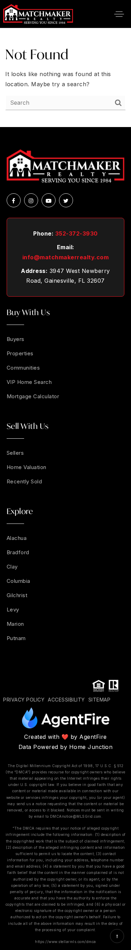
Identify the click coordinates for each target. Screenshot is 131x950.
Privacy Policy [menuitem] (23, 700)
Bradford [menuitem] (18, 552)
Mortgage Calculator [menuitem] (33, 396)
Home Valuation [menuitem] (26, 467)
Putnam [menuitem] (16, 638)
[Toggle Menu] (119, 14)
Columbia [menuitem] (18, 581)
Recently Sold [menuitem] (24, 481)
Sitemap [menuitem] (99, 700)
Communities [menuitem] (23, 367)
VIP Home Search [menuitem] (29, 382)
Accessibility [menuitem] (66, 700)
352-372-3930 (76, 233)
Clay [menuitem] (12, 566)
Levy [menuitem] (13, 609)
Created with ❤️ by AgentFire (65, 736)
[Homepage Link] (38, 13)
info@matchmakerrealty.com (65, 257)
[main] (65, 77)
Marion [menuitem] (15, 624)
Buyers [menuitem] (15, 339)
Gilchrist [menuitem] (17, 595)
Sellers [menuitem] (15, 453)
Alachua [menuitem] (17, 538)
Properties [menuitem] (20, 353)
